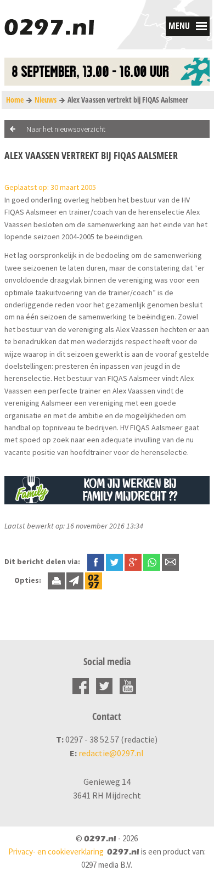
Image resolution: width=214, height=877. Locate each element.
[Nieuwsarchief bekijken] (93, 580)
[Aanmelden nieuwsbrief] (74, 580)
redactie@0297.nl (111, 752)
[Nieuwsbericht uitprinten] (56, 580)
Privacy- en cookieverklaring (56, 851)
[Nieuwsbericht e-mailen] (170, 561)
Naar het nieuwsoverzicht (65, 129)
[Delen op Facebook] (95, 561)
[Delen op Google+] (133, 561)
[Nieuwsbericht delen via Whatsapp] (151, 562)
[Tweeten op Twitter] (114, 561)
